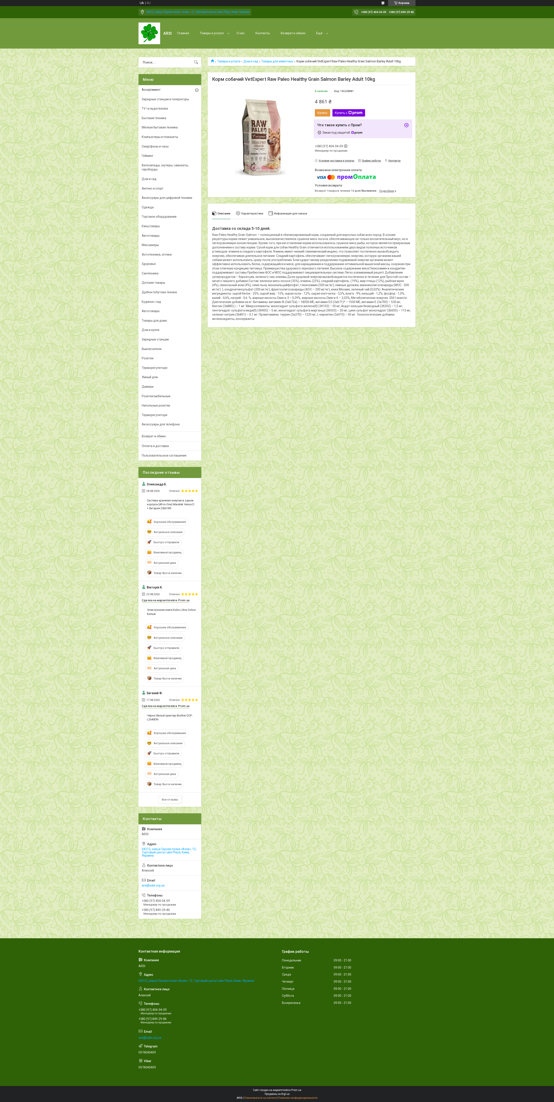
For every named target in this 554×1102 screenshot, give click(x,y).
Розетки (147, 358)
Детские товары (153, 282)
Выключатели (151, 349)
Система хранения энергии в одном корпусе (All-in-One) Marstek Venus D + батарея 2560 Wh (170, 504)
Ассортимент (151, 89)
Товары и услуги (212, 33)
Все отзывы (170, 799)
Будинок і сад (151, 301)
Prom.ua (296, 1090)
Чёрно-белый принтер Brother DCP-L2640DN (170, 717)
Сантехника (150, 273)
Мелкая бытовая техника (160, 127)
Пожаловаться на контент (260, 1097)
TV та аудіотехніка (155, 108)
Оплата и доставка (155, 446)
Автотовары (150, 235)
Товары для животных (277, 61)
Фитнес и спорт (152, 188)
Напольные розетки (156, 405)
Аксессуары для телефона (161, 424)
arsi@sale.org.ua (153, 885)
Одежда (148, 207)
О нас (241, 33)
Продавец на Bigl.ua (277, 1094)
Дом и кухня (150, 330)
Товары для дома (154, 320)
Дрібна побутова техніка (159, 292)
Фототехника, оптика (157, 254)
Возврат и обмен (293, 33)
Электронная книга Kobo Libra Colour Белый (171, 611)
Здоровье (149, 264)
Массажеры (150, 245)
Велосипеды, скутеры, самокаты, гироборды (165, 167)
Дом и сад (250, 61)
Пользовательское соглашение (164, 455)
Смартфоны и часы (155, 146)
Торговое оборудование (159, 216)
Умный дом (150, 377)
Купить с (341, 113)
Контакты (262, 33)
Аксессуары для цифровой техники (167, 197)
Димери (147, 386)
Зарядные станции (155, 339)
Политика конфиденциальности (297, 1097)
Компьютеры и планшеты (160, 137)
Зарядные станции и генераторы (165, 99)
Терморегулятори (154, 367)
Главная (183, 33)
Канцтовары (151, 226)
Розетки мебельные (156, 396)
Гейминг (147, 155)
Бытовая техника (154, 118)
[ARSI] (149, 33)
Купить (322, 113)
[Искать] (196, 62)
